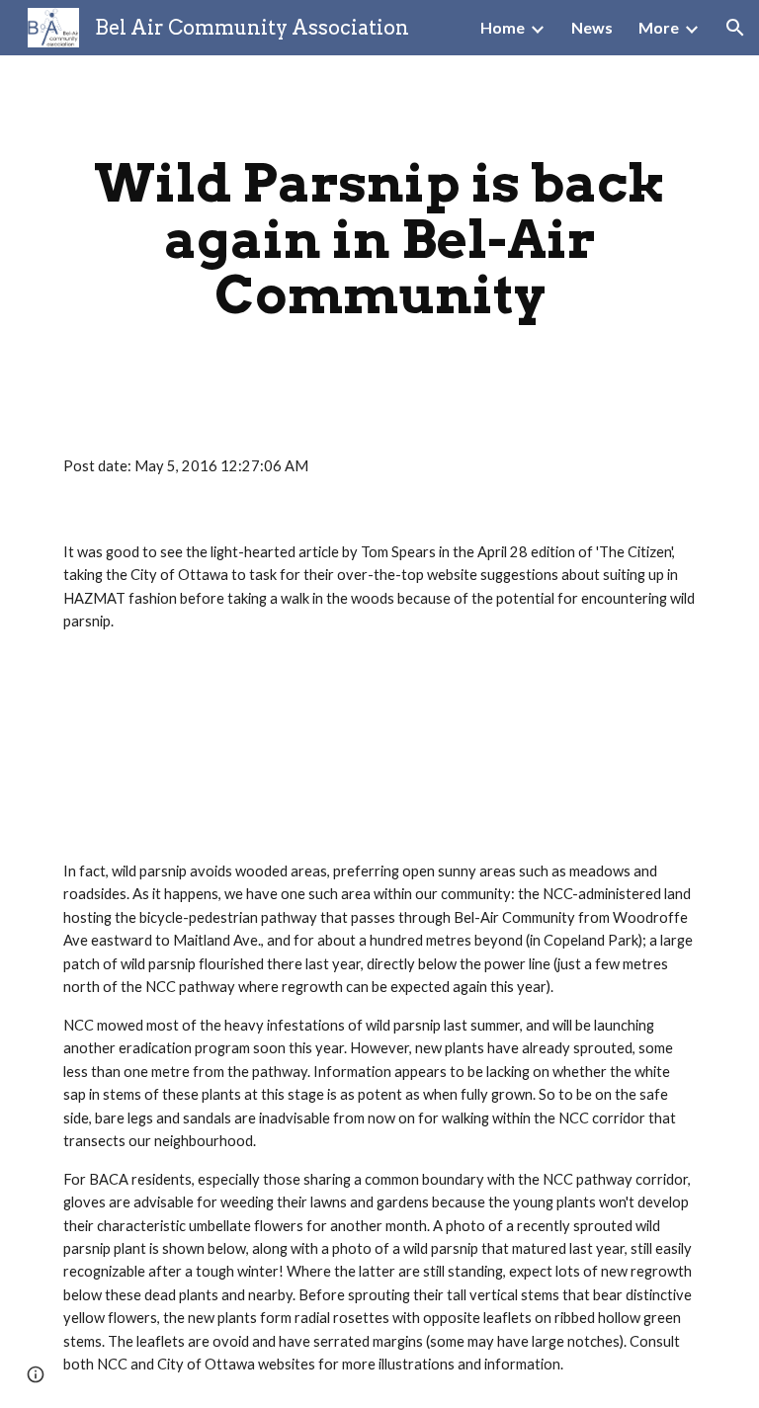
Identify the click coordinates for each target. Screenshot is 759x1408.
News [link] (592, 27)
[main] (379, 239)
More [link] (658, 27)
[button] (735, 27)
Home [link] (502, 27)
